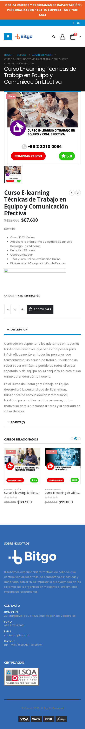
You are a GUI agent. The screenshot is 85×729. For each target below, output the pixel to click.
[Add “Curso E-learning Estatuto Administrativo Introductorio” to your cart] (74, 455)
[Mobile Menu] (8, 36)
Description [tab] (19, 329)
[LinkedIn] (78, 22)
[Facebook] (73, 22)
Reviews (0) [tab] (18, 422)
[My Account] (62, 36)
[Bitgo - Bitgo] (24, 37)
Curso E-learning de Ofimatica (23, 493)
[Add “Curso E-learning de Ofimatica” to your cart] (33, 455)
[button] (72, 438)
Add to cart (43, 309)
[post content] (22, 466)
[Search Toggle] (53, 37)
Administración (29, 295)
